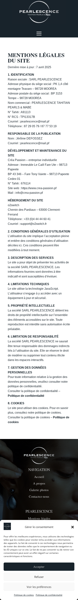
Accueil (39, 476)
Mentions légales (39, 518)
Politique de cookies (24, 595)
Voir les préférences (39, 587)
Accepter (39, 567)
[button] (72, 527)
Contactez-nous (39, 496)
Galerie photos (39, 490)
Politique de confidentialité (49, 595)
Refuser (39, 577)
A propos (39, 483)
